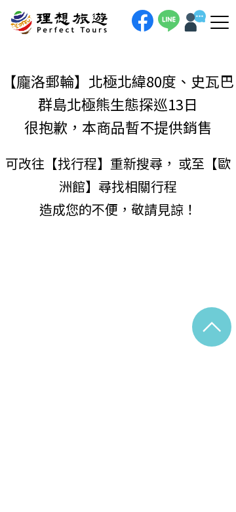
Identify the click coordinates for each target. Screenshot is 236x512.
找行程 (77, 163)
